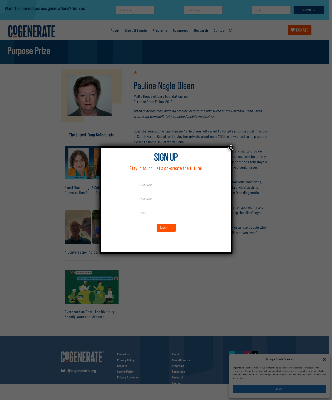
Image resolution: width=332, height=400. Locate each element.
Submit (163, 227)
